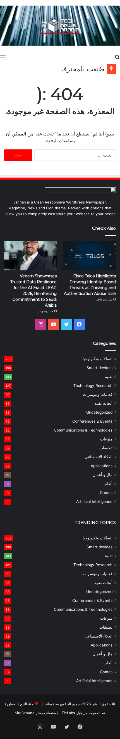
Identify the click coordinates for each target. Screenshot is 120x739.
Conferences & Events (92, 421)
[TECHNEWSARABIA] (60, 26)
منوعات (106, 439)
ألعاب (108, 483)
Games (106, 492)
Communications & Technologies (83, 430)
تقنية (108, 376)
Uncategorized (99, 412)
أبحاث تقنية (103, 403)
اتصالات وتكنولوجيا (97, 359)
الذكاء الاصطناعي (98, 457)
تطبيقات (105, 448)
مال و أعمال (102, 475)
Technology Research (92, 385)
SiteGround (25, 713)
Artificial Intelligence (94, 501)
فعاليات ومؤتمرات (97, 394)
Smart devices (99, 367)
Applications (101, 466)
